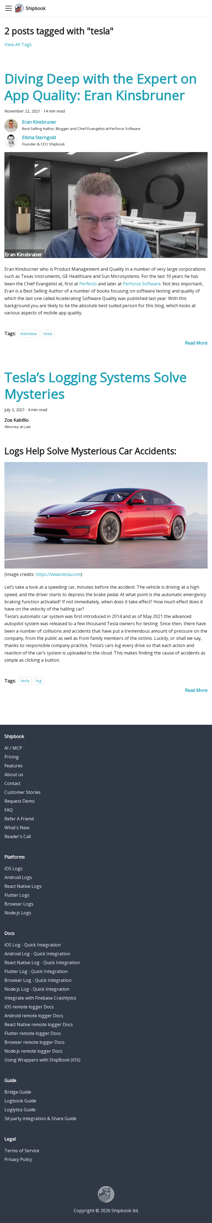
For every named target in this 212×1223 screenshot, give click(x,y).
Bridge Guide (17, 1092)
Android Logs (18, 877)
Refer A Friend (19, 819)
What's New (16, 828)
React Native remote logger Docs (38, 1024)
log (39, 681)
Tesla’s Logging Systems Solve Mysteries (95, 385)
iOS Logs (13, 868)
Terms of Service (21, 1151)
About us (13, 774)
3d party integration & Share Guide (40, 1118)
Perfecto (88, 284)
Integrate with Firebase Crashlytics (40, 998)
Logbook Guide (20, 1101)
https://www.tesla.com (58, 574)
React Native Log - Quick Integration (42, 962)
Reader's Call (17, 836)
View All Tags (18, 44)
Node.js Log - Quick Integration (36, 989)
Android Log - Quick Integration (37, 954)
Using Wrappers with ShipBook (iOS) (42, 1060)
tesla (47, 333)
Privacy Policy (18, 1159)
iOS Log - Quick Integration (32, 945)
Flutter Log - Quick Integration (36, 971)
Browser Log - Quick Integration (37, 980)
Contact (12, 783)
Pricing (11, 757)
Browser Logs (18, 904)
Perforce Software (142, 284)
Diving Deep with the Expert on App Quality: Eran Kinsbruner (100, 86)
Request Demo (19, 801)
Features (13, 766)
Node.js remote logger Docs (33, 1051)
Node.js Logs (17, 913)
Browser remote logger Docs (34, 1042)
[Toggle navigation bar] (8, 8)
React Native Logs (23, 886)
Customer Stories (22, 792)
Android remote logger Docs (33, 1016)
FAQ (8, 810)
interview (28, 333)
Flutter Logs (17, 895)
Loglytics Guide (20, 1110)
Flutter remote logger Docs (32, 1033)
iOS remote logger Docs (29, 1007)
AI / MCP (13, 748)
